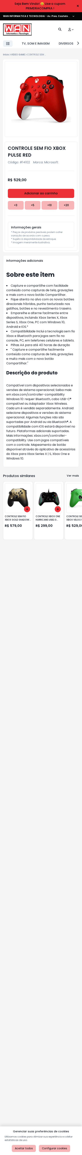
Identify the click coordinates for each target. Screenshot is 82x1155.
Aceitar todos (24, 1148)
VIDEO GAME (18, 54)
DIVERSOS (66, 43)
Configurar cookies (54, 1148)
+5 (32, 205)
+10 (49, 205)
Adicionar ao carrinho (41, 193)
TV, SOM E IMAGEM (36, 43)
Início (6, 54)
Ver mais (73, 476)
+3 (15, 205)
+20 (66, 205)
